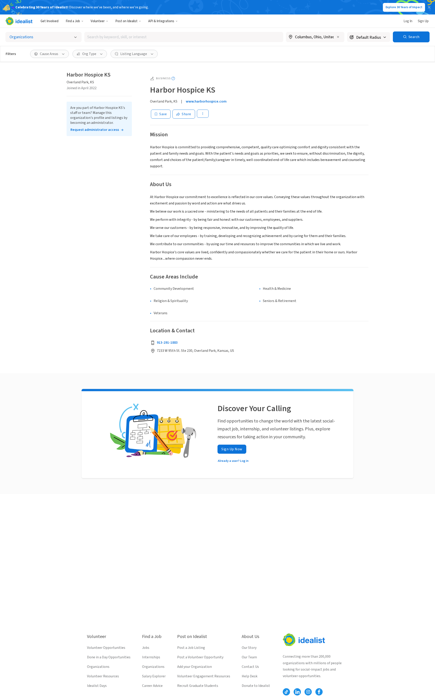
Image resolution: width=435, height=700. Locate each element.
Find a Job (73, 21)
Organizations (98, 666)
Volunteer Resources (103, 676)
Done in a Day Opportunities (108, 657)
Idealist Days (97, 685)
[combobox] (184, 37)
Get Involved (49, 21)
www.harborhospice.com (206, 101)
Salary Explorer (154, 676)
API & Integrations (161, 21)
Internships (151, 657)
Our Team (249, 657)
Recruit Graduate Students (197, 685)
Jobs (145, 647)
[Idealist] (18, 21)
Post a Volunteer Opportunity (200, 657)
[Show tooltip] (173, 78)
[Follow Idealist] (286, 691)
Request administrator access (94, 129)
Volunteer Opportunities (106, 647)
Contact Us (250, 666)
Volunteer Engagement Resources (203, 676)
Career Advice (152, 685)
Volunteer (98, 21)
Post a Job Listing (191, 647)
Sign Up (423, 21)
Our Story (249, 647)
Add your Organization (194, 666)
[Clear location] (338, 37)
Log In (408, 21)
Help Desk (249, 676)
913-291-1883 (167, 342)
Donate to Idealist (256, 685)
